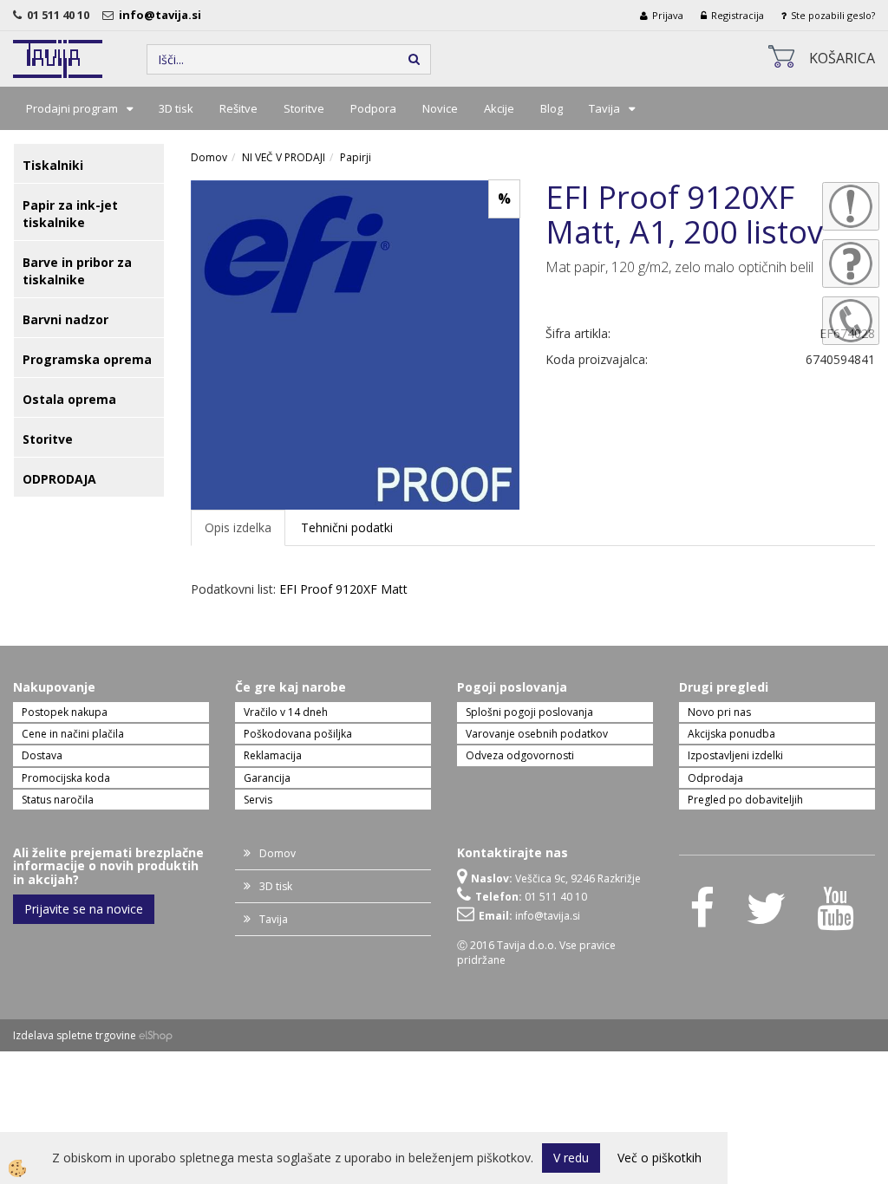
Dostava (42, 755)
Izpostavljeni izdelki (735, 755)
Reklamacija (273, 755)
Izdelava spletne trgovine (74, 1035)
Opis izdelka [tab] (238, 527)
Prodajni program (72, 108)
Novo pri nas (719, 712)
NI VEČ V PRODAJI (283, 157)
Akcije (499, 108)
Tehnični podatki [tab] (347, 527)
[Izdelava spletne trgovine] (156, 1035)
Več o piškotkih (659, 1157)
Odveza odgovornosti (520, 755)
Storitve (304, 108)
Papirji (355, 157)
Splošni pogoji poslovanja (529, 712)
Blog (551, 108)
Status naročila (58, 799)
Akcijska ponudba (731, 733)
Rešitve (238, 108)
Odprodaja (715, 778)
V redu (571, 1157)
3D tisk (176, 108)
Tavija (604, 108)
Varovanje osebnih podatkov (537, 733)
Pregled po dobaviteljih (745, 799)
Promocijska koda (66, 778)
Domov (209, 157)
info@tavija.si (162, 15)
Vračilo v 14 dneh (286, 712)
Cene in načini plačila (73, 733)
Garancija (267, 778)
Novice (440, 108)
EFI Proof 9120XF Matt (343, 589)
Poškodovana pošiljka (298, 733)
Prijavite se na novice (83, 909)
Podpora (373, 108)
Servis (258, 799)
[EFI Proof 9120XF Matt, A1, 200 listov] (355, 343)
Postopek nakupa (65, 712)
